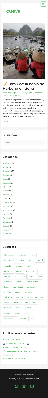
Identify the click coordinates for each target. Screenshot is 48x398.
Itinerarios (7, 202)
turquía (17, 313)
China (5, 179)
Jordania (6, 206)
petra (29, 297)
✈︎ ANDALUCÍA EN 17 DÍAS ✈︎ (15, 347)
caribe (21, 260)
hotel (31, 276)
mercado (28, 292)
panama (19, 297)
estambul (8, 271)
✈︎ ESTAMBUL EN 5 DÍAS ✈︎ (14, 358)
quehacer (16, 302)
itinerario (8, 281)
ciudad (40, 260)
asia (33, 255)
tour (29, 307)
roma (34, 302)
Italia (5, 198)
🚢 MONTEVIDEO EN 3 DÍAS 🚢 (16, 343)
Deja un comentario (11, 95)
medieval (31, 287)
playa (6, 302)
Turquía (6, 225)
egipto (8, 265)
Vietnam (39, 92)
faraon (7, 276)
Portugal (6, 218)
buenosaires (9, 260)
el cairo (19, 265)
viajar (26, 313)
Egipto (5, 186)
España (6, 190)
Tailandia (7, 221)
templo (19, 307)
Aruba (5, 167)
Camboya (7, 175)
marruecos (18, 286)
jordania (20, 281)
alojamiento (9, 255)
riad (26, 302)
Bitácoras (22, 92)
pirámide (39, 297)
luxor (6, 287)
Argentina (7, 163)
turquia (7, 313)
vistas (33, 318)
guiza (23, 276)
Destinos (30, 92)
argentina (23, 254)
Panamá (6, 214)
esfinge (30, 266)
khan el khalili (34, 281)
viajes (23, 318)
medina (7, 292)
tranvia (38, 308)
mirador (8, 297)
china (30, 260)
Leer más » (7, 121)
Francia (6, 194)
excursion (31, 271)
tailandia (8, 307)
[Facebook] (16, 386)
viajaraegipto (9, 318)
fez (15, 276)
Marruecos (7, 210)
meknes (18, 292)
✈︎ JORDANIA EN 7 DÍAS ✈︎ (13, 339)
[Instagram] (24, 386)
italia (40, 276)
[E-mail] (32, 386)
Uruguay (7, 229)
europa (19, 271)
